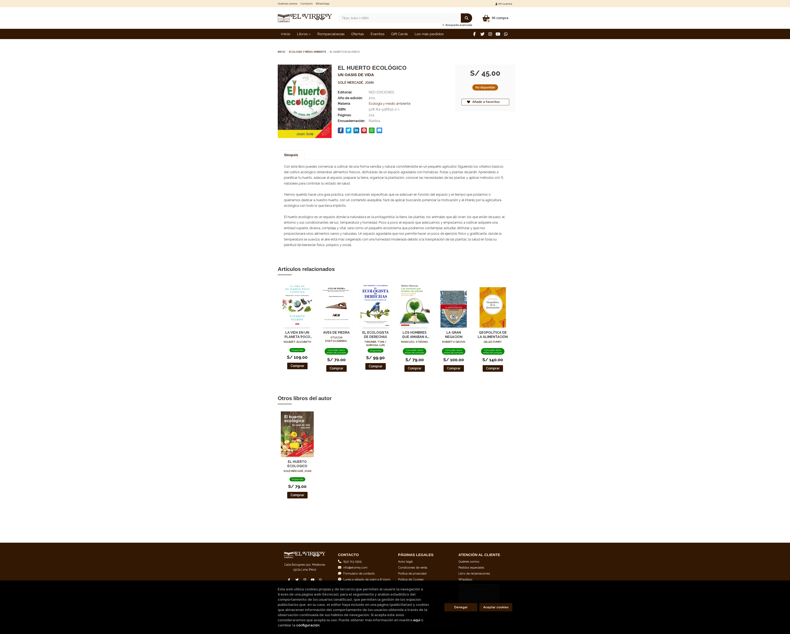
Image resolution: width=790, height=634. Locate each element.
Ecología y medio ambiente (307, 51)
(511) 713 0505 (352, 561)
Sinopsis (291, 155)
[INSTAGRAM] (490, 34)
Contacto (306, 3)
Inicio (281, 51)
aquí (416, 620)
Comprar (297, 366)
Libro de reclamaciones (474, 573)
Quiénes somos (287, 3)
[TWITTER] (482, 34)
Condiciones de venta (412, 567)
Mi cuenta (505, 3)
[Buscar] (466, 18)
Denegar (461, 607)
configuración (307, 625)
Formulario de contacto (359, 573)
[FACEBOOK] (474, 34)
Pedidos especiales (471, 567)
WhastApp (322, 3)
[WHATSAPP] (505, 34)
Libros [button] (303, 34)
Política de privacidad (412, 573)
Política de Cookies (411, 579)
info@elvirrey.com (355, 567)
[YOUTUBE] (498, 34)
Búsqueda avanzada (458, 25)
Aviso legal (405, 561)
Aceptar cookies (496, 607)
